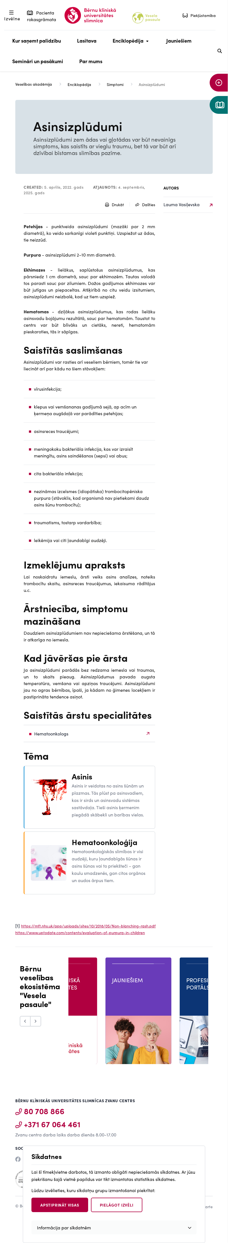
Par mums (90, 61)
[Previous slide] (25, 1021)
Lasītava (86, 40)
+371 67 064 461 (52, 1123)
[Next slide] (36, 1021)
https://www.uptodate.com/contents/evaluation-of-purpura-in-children (80, 932)
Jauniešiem (179, 40)
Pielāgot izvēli (116, 1205)
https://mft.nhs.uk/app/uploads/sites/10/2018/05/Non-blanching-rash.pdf (88, 926)
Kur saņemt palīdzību (36, 40)
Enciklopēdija (126, 44)
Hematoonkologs (51, 733)
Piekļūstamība (203, 15)
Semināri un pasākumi (37, 61)
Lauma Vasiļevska (181, 204)
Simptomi (115, 84)
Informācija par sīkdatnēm (64, 1227)
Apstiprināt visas (59, 1205)
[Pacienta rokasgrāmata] (219, 105)
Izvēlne (12, 18)
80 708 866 (44, 1110)
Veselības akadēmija (33, 84)
